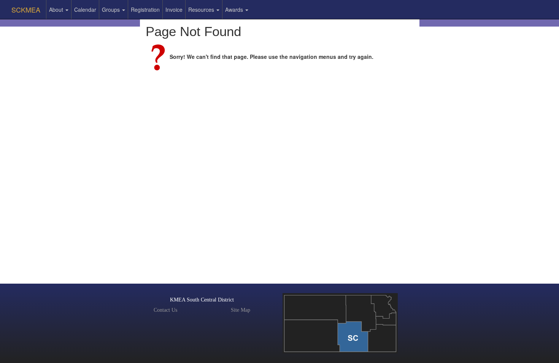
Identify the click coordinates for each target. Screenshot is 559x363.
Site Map (240, 310)
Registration (145, 9)
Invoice (174, 9)
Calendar (85, 9)
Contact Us (165, 310)
